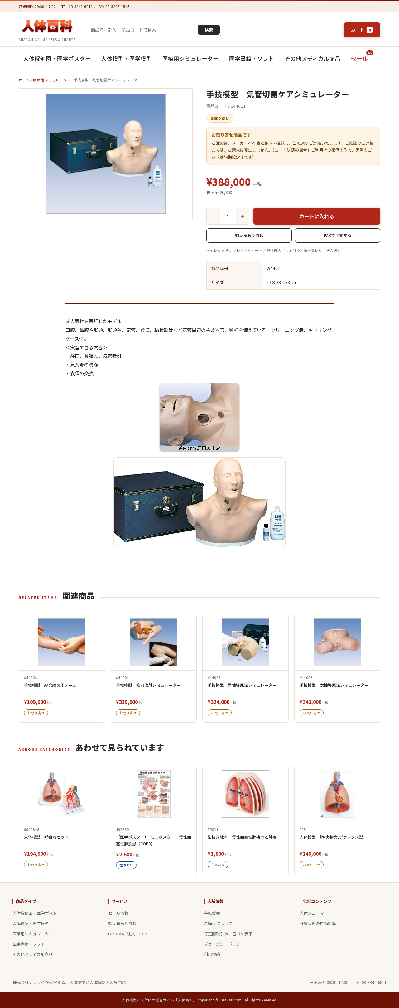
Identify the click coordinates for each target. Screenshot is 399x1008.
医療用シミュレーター (190, 58)
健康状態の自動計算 (318, 923)
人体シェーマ (312, 913)
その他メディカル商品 (312, 58)
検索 (209, 30)
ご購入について (218, 923)
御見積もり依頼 (249, 235)
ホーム (24, 79)
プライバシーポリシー (224, 944)
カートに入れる (316, 216)
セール (361, 56)
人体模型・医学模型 (126, 58)
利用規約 (212, 954)
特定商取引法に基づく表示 (228, 934)
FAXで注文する (337, 235)
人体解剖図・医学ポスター (57, 58)
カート (361, 30)
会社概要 (212, 913)
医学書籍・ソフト (251, 58)
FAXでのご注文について (129, 934)
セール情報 (118, 913)
